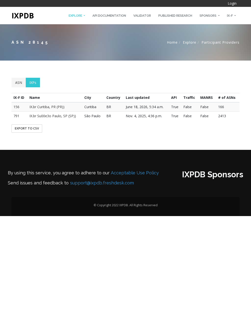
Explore (76, 15)
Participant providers (220, 42)
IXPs (32, 82)
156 (16, 106)
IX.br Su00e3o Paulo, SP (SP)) (52, 116)
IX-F (230, 15)
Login (232, 3)
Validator (142, 15)
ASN (18, 82)
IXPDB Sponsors (212, 174)
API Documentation (109, 15)
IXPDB (23, 16)
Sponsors (208, 15)
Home (172, 42)
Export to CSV (27, 128)
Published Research (175, 15)
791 (16, 116)
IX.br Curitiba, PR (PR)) (46, 106)
